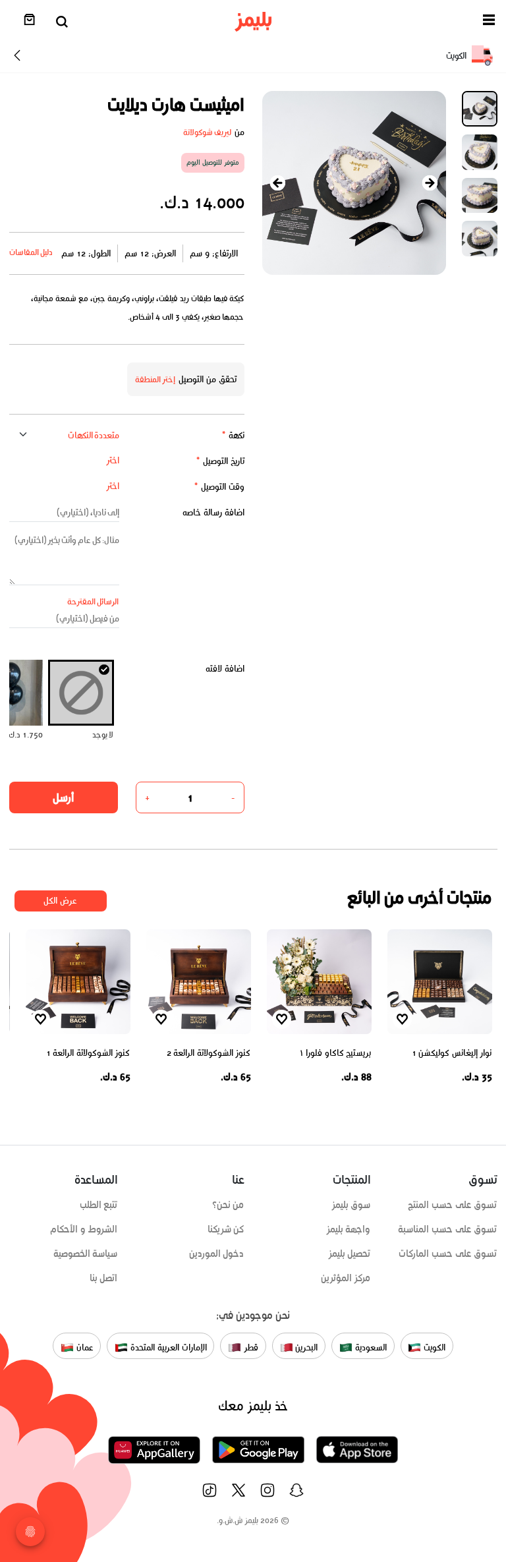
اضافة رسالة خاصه (213, 512)
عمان (84, 1347)
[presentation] (278, 183)
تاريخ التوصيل (220, 461)
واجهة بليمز (348, 1229)
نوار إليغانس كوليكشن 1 (452, 1053)
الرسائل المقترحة (93, 601)
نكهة (232, 435)
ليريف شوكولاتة (207, 132)
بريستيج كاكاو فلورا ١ (335, 1053)
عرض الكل (60, 900)
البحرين (305, 1347)
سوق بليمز (351, 1204)
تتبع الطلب (99, 1204)
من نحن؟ (228, 1204)
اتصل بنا (104, 1278)
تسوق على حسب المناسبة (447, 1229)
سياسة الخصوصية (85, 1253)
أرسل (63, 797)
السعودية (369, 1347)
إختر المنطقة (155, 379)
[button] (488, 22)
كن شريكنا (226, 1229)
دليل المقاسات (31, 252)
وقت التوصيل (219, 486)
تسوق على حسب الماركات (448, 1253)
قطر (249, 1347)
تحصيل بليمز (349, 1253)
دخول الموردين (216, 1253)
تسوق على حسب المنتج (452, 1204)
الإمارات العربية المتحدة (167, 1347)
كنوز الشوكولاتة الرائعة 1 (88, 1053)
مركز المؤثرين (346, 1278)
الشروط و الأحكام (84, 1229)
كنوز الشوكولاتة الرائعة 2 (209, 1053)
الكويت (433, 1347)
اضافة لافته (225, 668)
